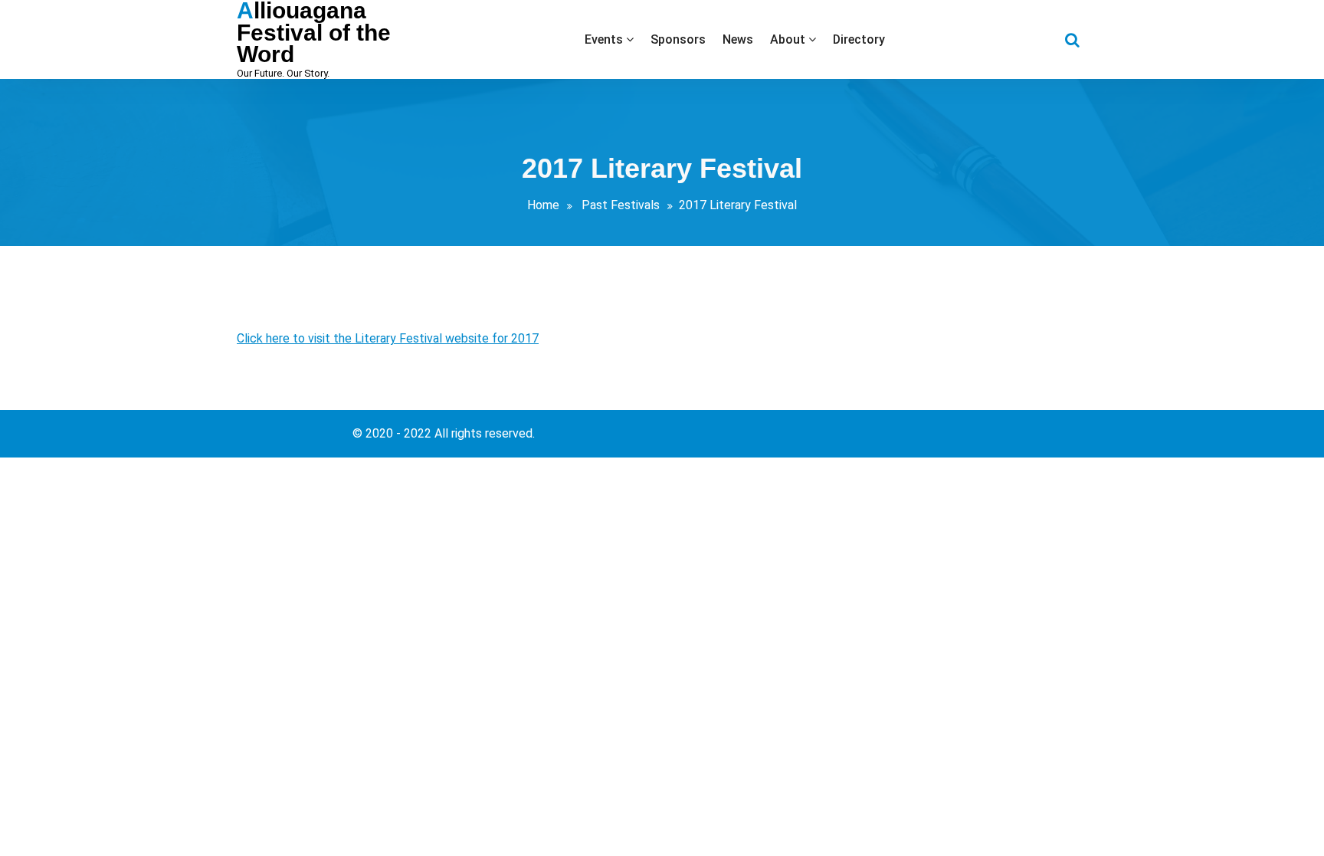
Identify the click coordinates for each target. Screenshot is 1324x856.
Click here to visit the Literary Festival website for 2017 (388, 338)
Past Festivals (621, 205)
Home (543, 205)
